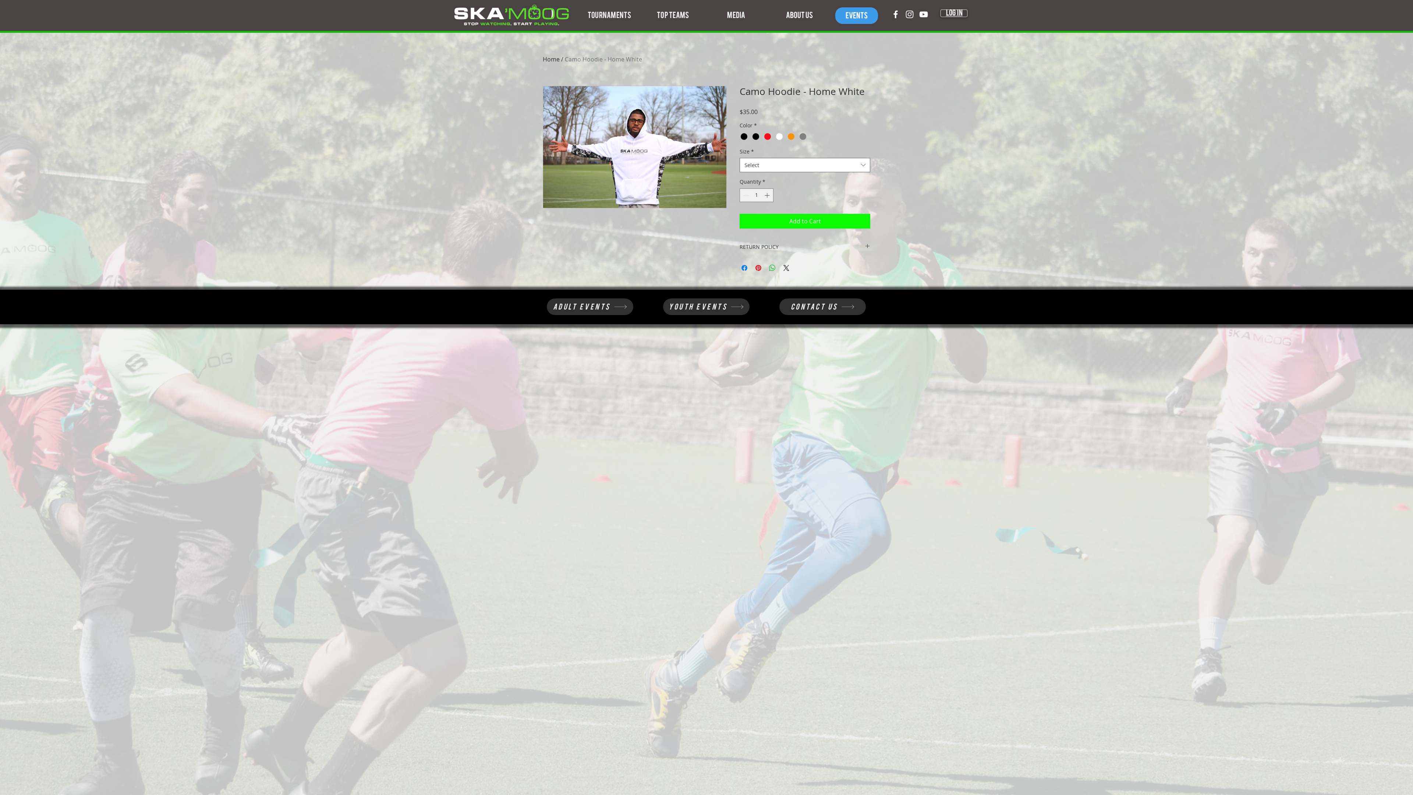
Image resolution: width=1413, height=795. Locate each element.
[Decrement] (745, 195)
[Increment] (767, 195)
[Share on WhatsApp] (772, 268)
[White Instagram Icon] (909, 14)
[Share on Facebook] (744, 268)
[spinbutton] (756, 195)
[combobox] (805, 165)
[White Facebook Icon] (895, 14)
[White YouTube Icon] (923, 14)
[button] (609, 15)
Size (747, 151)
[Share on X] (786, 268)
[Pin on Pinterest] (758, 268)
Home (551, 59)
